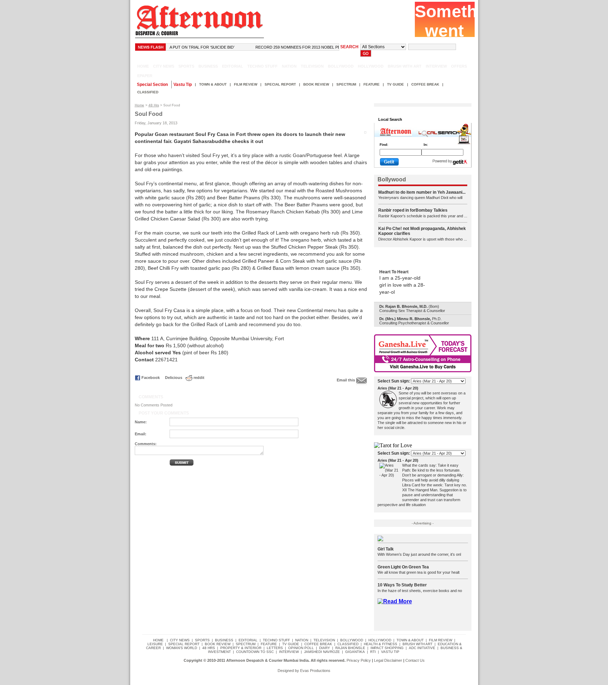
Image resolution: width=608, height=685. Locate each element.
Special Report (280, 84)
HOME (143, 66)
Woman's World (181, 648)
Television (312, 66)
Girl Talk (386, 549)
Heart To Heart (393, 271)
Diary (324, 648)
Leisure (155, 644)
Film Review (245, 84)
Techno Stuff (262, 66)
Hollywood (371, 66)
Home (139, 105)
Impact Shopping (387, 648)
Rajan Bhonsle (350, 648)
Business (208, 66)
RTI (373, 652)
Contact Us (415, 660)
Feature (371, 84)
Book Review (316, 84)
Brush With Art (405, 66)
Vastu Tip (390, 652)
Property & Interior (240, 648)
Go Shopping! (450, 119)
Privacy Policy (359, 660)
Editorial (232, 66)
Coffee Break (425, 84)
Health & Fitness (380, 644)
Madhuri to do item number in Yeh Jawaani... (422, 192)
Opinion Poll (301, 648)
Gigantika (355, 652)
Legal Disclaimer (388, 660)
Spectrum (346, 84)
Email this (346, 380)
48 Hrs (153, 105)
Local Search (390, 119)
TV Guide (395, 84)
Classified (147, 92)
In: (426, 145)
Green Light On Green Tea (403, 567)
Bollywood (341, 66)
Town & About (213, 84)
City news (163, 66)
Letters (275, 648)
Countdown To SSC (255, 652)
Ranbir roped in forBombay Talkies (413, 210)
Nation (289, 66)
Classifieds (420, 119)
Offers (459, 66)
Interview (436, 66)
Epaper (143, 76)
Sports (186, 66)
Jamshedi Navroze (322, 652)
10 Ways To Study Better (402, 585)
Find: (384, 145)
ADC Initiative (422, 648)
